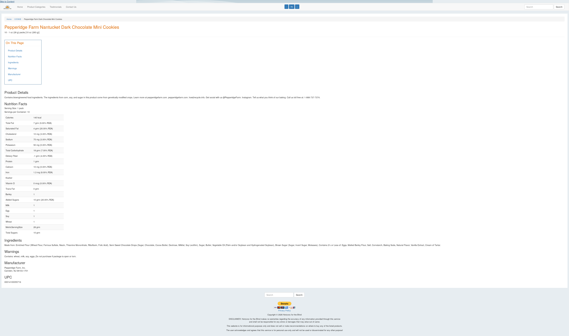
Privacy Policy (284, 310)
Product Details (15, 50)
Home (20, 6)
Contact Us (71, 6)
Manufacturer (14, 74)
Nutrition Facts (15, 56)
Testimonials (55, 6)
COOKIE (17, 19)
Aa (292, 6)
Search (559, 6)
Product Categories (36, 6)
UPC (10, 80)
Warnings (12, 68)
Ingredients (13, 62)
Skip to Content (7, 1)
